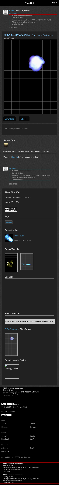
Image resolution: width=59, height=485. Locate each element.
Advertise (5, 448)
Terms (32, 423)
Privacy (33, 427)
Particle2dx (19, 235)
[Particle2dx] (9, 238)
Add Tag (9, 222)
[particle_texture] (26, 261)
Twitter (4, 436)
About (3, 423)
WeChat (33, 439)
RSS (32, 448)
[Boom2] (11, 262)
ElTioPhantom (14, 13)
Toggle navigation (3, 2)
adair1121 (13, 168)
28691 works (26, 240)
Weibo (32, 436)
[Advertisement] (18, 294)
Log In (15, 156)
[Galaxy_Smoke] (11, 344)
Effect (12, 10)
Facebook (5, 439)
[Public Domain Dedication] (11, 211)
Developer (5, 451)
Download (9, 118)
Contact (4, 427)
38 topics (17, 240)
